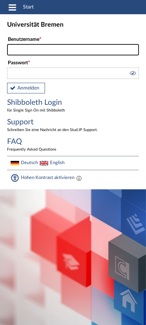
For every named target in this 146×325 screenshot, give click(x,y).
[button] (132, 74)
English (57, 163)
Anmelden (28, 88)
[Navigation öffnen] (12, 8)
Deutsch (29, 163)
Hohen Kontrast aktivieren (47, 177)
